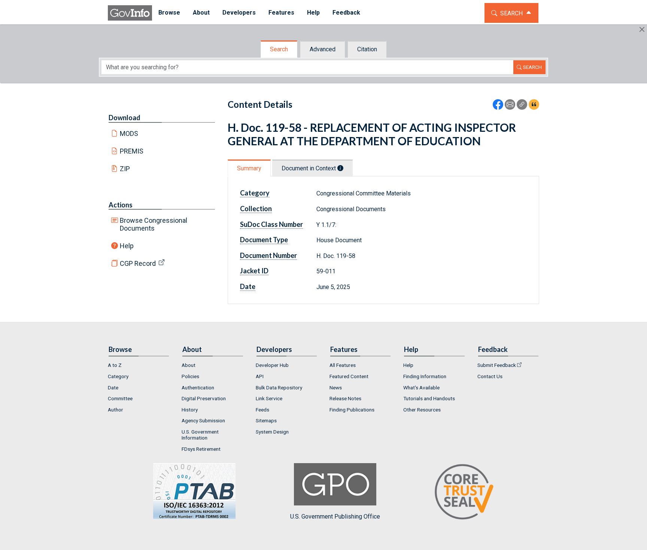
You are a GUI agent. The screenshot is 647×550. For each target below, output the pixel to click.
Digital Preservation (204, 398)
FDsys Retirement (201, 449)
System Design (272, 432)
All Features (342, 365)
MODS (129, 133)
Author (115, 410)
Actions (121, 205)
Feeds (262, 410)
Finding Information (424, 376)
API (260, 376)
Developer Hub (272, 365)
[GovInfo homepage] (130, 13)
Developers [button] (239, 12)
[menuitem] (169, 13)
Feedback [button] (346, 12)
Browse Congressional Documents (153, 224)
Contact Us (489, 376)
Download (124, 117)
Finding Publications (351, 410)
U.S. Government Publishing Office (335, 516)
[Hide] (642, 29)
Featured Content (348, 376)
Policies (190, 376)
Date (113, 388)
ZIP (125, 169)
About (188, 365)
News (335, 388)
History (190, 410)
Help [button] (313, 12)
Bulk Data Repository (279, 388)
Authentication (198, 388)
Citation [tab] (367, 49)
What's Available (421, 388)
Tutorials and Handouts (429, 398)
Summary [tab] (249, 168)
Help (127, 246)
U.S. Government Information (200, 435)
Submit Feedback (496, 365)
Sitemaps (266, 420)
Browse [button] (169, 12)
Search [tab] (279, 49)
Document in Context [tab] (309, 168)
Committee (120, 398)
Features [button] (281, 12)
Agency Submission (203, 420)
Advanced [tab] (322, 49)
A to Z (115, 365)
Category (118, 376)
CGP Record (138, 263)
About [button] (201, 12)
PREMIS (131, 151)
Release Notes (345, 398)
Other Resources (422, 410)
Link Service (269, 398)
